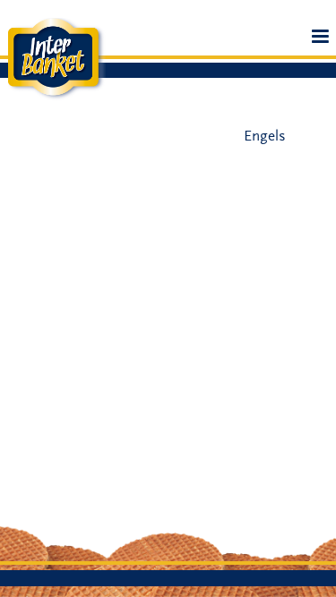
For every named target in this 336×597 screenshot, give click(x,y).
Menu (321, 42)
